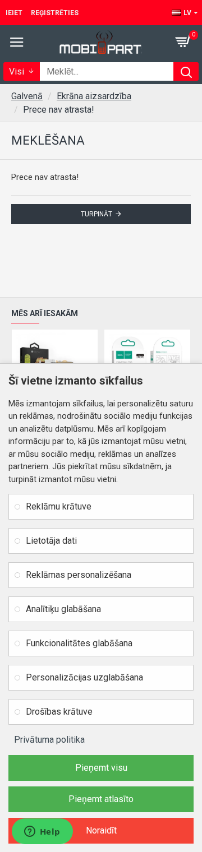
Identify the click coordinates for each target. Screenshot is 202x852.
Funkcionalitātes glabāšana (79, 643)
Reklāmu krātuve (58, 506)
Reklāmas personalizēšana (78, 574)
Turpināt (96, 214)
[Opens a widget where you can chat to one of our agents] (42, 832)
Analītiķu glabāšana (63, 609)
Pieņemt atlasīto (101, 799)
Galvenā (27, 96)
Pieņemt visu (101, 767)
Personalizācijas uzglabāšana (84, 677)
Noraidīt (101, 830)
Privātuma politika (49, 739)
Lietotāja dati (51, 540)
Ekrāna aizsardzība (94, 96)
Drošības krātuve (59, 711)
